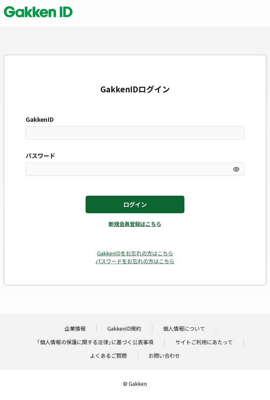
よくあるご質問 (108, 355)
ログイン (135, 204)
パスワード (40, 155)
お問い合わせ (164, 355)
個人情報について (184, 328)
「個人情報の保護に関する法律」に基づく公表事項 (95, 342)
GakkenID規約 (124, 328)
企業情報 (75, 328)
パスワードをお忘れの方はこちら (135, 261)
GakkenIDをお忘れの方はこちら (135, 253)
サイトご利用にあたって (204, 342)
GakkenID (40, 119)
